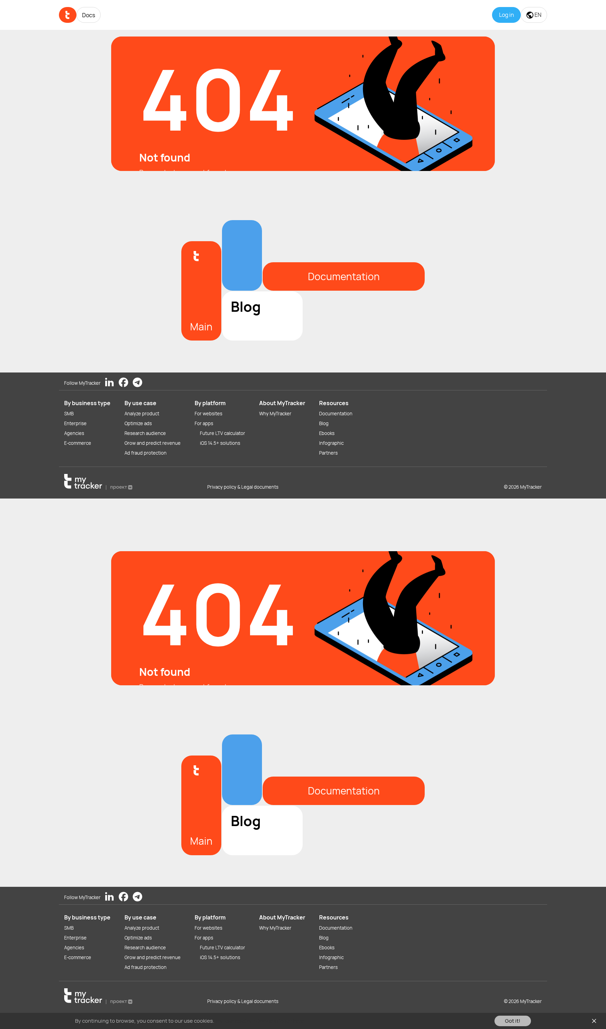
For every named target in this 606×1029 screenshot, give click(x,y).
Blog (324, 423)
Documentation (335, 413)
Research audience (145, 433)
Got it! (512, 1020)
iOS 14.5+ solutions (220, 443)
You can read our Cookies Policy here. (260, 1020)
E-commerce (77, 443)
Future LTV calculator (222, 433)
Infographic (331, 443)
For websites (208, 413)
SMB (69, 413)
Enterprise (75, 423)
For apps (204, 423)
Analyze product (141, 413)
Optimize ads (138, 423)
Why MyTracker (275, 413)
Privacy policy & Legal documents (242, 487)
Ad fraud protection (145, 453)
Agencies (74, 433)
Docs (88, 15)
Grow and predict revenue (152, 443)
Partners (328, 453)
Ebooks (327, 433)
